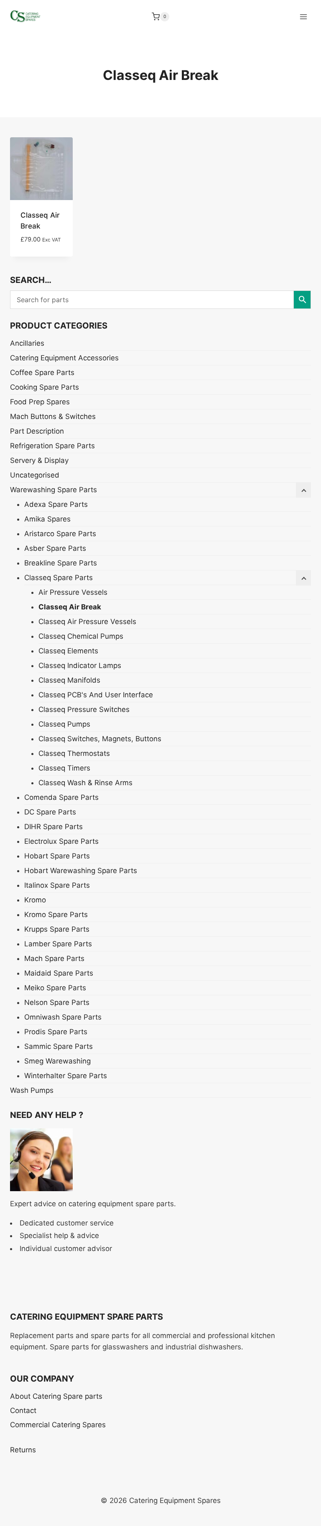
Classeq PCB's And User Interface (95, 695)
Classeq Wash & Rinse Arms (85, 782)
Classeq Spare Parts (58, 577)
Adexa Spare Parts (56, 504)
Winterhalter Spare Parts (65, 1075)
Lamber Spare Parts (58, 944)
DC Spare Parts (50, 812)
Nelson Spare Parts (56, 1002)
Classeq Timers (64, 768)
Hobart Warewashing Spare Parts (80, 870)
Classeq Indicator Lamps (79, 665)
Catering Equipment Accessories (64, 358)
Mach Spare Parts (54, 958)
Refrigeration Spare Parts (52, 446)
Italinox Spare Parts (57, 885)
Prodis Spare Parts (55, 1032)
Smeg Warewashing (57, 1061)
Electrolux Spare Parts (61, 841)
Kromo (35, 900)
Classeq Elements (68, 651)
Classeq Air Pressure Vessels (87, 621)
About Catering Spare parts (56, 1396)
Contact (23, 1410)
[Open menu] (303, 16)
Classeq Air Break (69, 607)
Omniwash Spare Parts (63, 1017)
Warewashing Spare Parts (53, 490)
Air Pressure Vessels (72, 592)
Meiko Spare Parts (55, 988)
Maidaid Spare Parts (58, 973)
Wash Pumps (32, 1090)
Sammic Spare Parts (58, 1046)
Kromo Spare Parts (56, 914)
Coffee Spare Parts (42, 372)
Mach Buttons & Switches (53, 416)
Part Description (37, 431)
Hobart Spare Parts (57, 856)
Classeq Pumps (64, 724)
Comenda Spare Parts (61, 797)
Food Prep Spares (40, 402)
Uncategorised (34, 475)
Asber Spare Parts (55, 548)
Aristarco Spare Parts (60, 533)
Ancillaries (27, 343)
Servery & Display (39, 460)
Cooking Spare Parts (44, 387)
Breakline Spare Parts (60, 563)
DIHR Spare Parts (53, 826)
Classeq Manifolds (69, 680)
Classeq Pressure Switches (84, 709)
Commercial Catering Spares (58, 1425)
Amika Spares (47, 519)
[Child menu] (303, 578)
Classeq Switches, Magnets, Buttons (99, 739)
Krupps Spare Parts (56, 929)
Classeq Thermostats (74, 753)
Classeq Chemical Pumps (80, 636)
